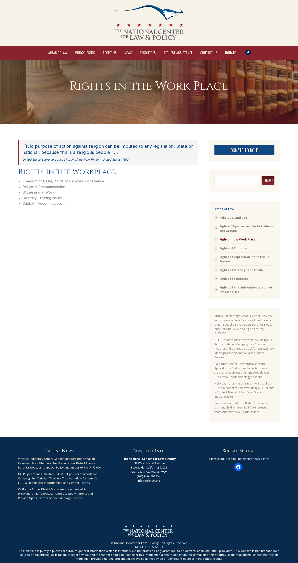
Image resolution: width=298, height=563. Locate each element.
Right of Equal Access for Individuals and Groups (246, 228)
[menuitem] (57, 53)
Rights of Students (233, 279)
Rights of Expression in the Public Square (244, 259)
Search (269, 180)
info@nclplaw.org (148, 480)
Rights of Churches (233, 248)
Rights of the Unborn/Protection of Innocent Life (245, 289)
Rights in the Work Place (237, 239)
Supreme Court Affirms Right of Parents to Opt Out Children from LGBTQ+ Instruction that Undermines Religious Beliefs (242, 407)
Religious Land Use (233, 218)
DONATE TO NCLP (244, 150)
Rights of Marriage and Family (241, 270)
